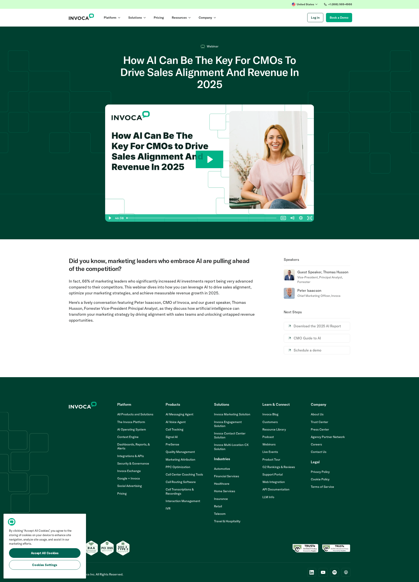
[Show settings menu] (300, 218)
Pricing (122, 494)
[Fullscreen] (309, 218)
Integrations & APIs (130, 456)
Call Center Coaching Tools (184, 474)
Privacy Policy (320, 472)
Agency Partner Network (328, 437)
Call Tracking (174, 429)
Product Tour (271, 459)
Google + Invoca (128, 478)
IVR (168, 508)
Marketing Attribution (180, 459)
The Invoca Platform (131, 422)
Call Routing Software (181, 482)
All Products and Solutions (135, 414)
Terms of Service (322, 487)
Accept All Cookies (45, 553)
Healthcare (221, 484)
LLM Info (268, 497)
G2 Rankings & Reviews (278, 467)
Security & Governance (133, 463)
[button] (305, 4)
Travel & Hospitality (227, 521)
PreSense (172, 444)
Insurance (221, 499)
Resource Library (274, 429)
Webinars (269, 444)
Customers (270, 422)
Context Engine (128, 437)
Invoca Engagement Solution (228, 424)
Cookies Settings (44, 565)
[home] (81, 17)
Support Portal (272, 474)
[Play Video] (109, 218)
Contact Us (318, 452)
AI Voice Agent (176, 422)
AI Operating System (131, 429)
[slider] (201, 218)
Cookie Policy (320, 479)
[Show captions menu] (283, 218)
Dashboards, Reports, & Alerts (133, 446)
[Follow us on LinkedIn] (311, 572)
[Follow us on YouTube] (323, 572)
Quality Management (180, 452)
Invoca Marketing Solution (232, 414)
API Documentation (275, 489)
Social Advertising (129, 486)
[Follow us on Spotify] (334, 572)
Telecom (220, 514)
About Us (317, 414)
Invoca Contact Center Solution (229, 435)
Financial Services (226, 476)
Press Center (320, 429)
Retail (218, 506)
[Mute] (292, 218)
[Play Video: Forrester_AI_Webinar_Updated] (209, 159)
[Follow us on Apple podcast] (346, 572)
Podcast (268, 437)
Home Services (224, 491)
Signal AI (172, 437)
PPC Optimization (178, 467)
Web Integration (273, 482)
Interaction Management (183, 501)
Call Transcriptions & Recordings (180, 491)
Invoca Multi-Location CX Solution (231, 447)
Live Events (270, 452)
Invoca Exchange (129, 471)
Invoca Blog (270, 414)
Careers (316, 444)
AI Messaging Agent (179, 414)
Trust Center (319, 422)
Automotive (222, 469)
